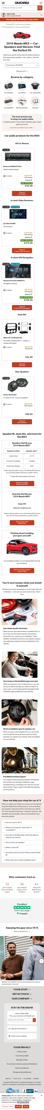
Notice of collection (22, 1068)
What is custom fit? (12, 847)
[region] (22, 961)
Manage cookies (22, 1060)
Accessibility (27, 1078)
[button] (41, 961)
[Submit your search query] (39, 7)
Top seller (6, 150)
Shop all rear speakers (22, 421)
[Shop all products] (3, 3)
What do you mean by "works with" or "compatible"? (19, 829)
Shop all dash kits (22, 364)
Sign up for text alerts (18, 1029)
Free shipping (22, 19)
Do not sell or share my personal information (22, 1064)
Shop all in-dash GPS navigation (22, 307)
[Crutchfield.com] (22, 3)
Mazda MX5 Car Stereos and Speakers (19, 24)
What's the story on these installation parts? (21, 860)
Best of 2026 (15, 207)
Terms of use (17, 1078)
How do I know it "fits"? (14, 822)
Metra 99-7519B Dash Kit (22, 508)
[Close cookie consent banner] (41, 1095)
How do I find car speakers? (15, 842)
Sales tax (8, 1078)
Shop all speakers (22, 483)
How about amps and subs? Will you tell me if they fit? (23, 854)
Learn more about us (21, 931)
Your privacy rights (22, 1056)
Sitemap (36, 1078)
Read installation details (22, 570)
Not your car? (21, 71)
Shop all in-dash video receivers (22, 250)
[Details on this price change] (31, 180)
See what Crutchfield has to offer (21, 128)
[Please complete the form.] (34, 1020)
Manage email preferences (22, 1072)
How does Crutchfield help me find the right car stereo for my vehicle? (22, 836)
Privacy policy (22, 1052)
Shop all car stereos (22, 193)
